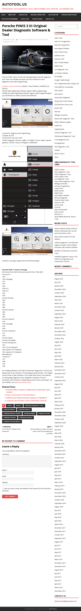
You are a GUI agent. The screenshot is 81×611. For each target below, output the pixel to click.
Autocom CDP (59, 59)
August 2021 (59, 384)
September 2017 (60, 538)
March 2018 (59, 524)
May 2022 (58, 352)
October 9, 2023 (10, 39)
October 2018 (59, 500)
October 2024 (59, 293)
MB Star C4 (58, 214)
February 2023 (59, 324)
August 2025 (59, 279)
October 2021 (59, 377)
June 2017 (58, 549)
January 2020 (59, 447)
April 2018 (58, 521)
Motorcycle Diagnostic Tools (64, 119)
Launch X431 (23, 15)
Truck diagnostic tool (62, 140)
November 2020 (60, 416)
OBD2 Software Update (63, 122)
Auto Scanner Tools (61, 177)
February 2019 (59, 486)
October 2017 (59, 535)
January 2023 (59, 328)
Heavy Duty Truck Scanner (64, 101)
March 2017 (59, 559)
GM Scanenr (59, 90)
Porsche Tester (44, 413)
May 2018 (58, 517)
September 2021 (60, 380)
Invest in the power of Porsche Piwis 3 (20, 395)
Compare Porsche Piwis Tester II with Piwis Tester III (26, 401)
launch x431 (59, 108)
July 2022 (58, 345)
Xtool (56, 157)
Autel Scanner (59, 191)
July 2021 (58, 388)
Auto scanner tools (61, 52)
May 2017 (58, 552)
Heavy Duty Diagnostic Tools (64, 181)
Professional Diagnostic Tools (65, 136)
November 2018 (60, 496)
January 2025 (59, 286)
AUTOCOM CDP (53, 15)
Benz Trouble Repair (61, 62)
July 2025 (58, 282)
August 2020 (59, 426)
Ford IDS (58, 207)
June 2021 (58, 391)
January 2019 (59, 489)
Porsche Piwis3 (29, 413)
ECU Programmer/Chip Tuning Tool (67, 84)
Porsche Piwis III (24, 409)
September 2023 (60, 314)
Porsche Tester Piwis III (12, 421)
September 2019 (60, 461)
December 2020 (60, 412)
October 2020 (59, 419)
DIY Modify (58, 77)
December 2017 (60, 528)
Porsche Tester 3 (10, 417)
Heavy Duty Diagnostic (62, 98)
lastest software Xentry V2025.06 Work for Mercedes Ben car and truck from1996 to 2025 (66, 231)
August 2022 (59, 342)
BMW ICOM (12, 15)
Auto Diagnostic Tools (62, 172)
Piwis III (18, 405)
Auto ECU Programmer (62, 41)
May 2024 (58, 300)
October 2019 (59, 458)
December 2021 (60, 370)
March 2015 (59, 587)
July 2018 (58, 510)
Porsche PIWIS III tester (12, 413)
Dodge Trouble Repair (62, 80)
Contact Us (49, 19)
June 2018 (58, 514)
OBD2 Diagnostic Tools (63, 174)
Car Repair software (61, 73)
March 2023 (59, 321)
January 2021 (59, 409)
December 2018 (60, 493)
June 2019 (58, 472)
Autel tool (25, 19)
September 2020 (60, 423)
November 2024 (60, 289)
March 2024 (59, 303)
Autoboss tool (59, 56)
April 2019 (58, 479)
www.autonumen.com (22, 382)
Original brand (59, 129)
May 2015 (58, 580)
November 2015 (60, 566)
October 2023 (59, 310)
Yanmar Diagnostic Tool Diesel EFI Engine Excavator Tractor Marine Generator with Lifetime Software (66, 245)
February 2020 (59, 444)
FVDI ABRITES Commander (64, 87)
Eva (19, 39)
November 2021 (60, 373)
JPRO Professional (61, 210)
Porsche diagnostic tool (34, 405)
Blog (3, 15)
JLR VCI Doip (59, 205)
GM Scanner (59, 94)
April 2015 (58, 584)
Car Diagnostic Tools (62, 179)
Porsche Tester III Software (12, 86)
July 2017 (58, 545)
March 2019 (59, 482)
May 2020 (58, 433)
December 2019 (60, 451)
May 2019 (58, 475)
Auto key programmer (10, 19)
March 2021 (59, 402)
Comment (5, 454)
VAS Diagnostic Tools (62, 147)
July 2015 (58, 573)
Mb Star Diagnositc (61, 198)
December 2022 (60, 331)
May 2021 (58, 395)
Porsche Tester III (26, 417)
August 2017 (59, 542)
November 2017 (60, 531)
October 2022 (59, 338)
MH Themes (53, 609)
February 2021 (59, 405)
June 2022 (58, 349)
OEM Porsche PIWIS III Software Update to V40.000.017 (26, 398)
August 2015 (59, 570)
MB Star (57, 112)
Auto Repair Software (62, 48)
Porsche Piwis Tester (69, 15)
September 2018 (60, 503)
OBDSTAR (58, 126)
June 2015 (58, 577)
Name (4, 470)
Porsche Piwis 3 (9, 409)
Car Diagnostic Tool (61, 69)
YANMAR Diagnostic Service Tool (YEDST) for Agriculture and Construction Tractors (66, 259)
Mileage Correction (38, 15)
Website (5, 482)
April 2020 (58, 437)
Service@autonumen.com (67, 601)
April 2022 (58, 356)
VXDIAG (57, 150)
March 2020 (59, 440)
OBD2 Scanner (60, 170)
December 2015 (60, 563)
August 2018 (59, 507)
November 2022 (60, 335)
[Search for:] (67, 26)
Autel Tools (58, 38)
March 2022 (59, 359)
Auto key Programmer (62, 45)
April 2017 (58, 556)
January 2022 (59, 367)
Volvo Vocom (37, 19)
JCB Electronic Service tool (63, 105)
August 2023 (59, 317)
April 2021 (58, 398)
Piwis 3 (9, 405)
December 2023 (60, 307)
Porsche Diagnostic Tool (30, 39)
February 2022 (59, 363)
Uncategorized (59, 143)
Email (4, 476)
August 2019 (59, 465)
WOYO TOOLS (59, 154)
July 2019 (58, 468)
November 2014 (60, 591)
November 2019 (60, 454)
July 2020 (58, 430)
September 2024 (60, 296)
